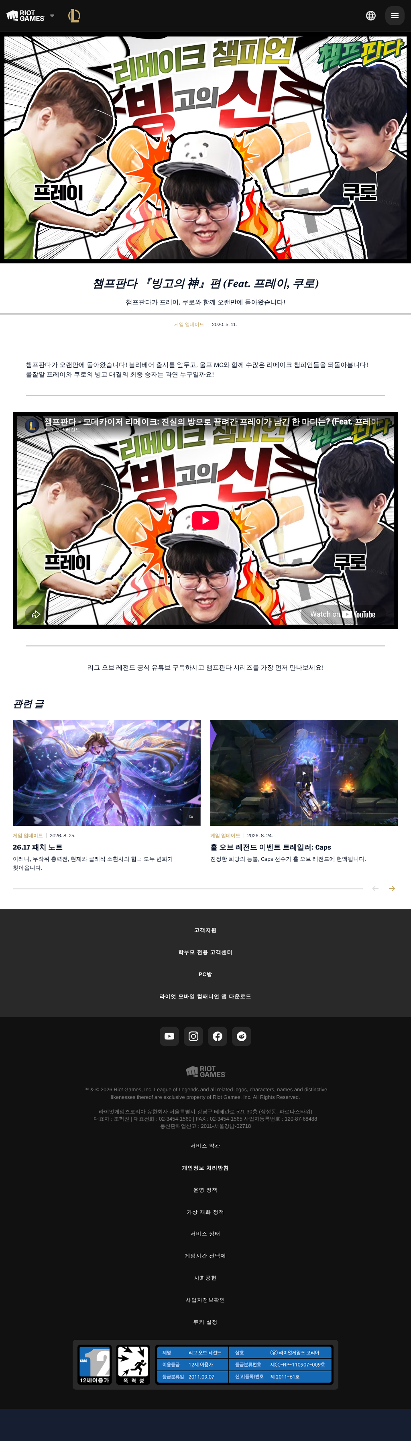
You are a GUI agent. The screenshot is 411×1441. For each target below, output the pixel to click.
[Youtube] (169, 1036)
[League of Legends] (74, 16)
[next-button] (391, 889)
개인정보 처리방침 (205, 1168)
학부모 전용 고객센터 (205, 952)
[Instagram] (193, 1036)
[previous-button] (375, 889)
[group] (205, 796)
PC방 (205, 974)
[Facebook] (217, 1036)
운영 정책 (205, 1190)
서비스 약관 (206, 1146)
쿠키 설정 (205, 1322)
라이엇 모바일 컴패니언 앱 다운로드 (205, 996)
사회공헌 (205, 1278)
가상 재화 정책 (205, 1212)
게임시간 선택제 (205, 1256)
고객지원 (205, 930)
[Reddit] (241, 1036)
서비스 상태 (206, 1234)
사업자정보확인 (205, 1300)
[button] (189, 324)
